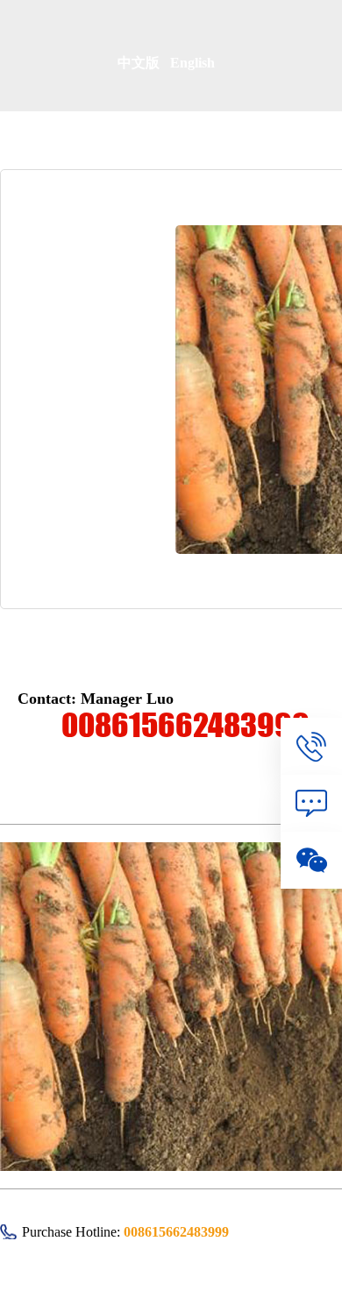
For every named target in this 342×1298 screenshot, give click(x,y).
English (192, 62)
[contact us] (311, 746)
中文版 (144, 62)
